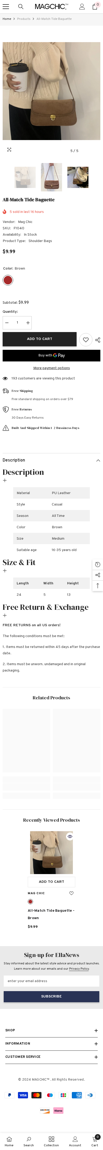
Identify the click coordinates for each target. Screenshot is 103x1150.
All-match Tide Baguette (51, 914)
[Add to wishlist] (85, 339)
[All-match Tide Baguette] (51, 852)
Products (23, 19)
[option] (51, 91)
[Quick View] (70, 836)
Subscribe (51, 996)
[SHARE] (96, 340)
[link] (26, 787)
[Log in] (82, 7)
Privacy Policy (79, 969)
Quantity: (10, 312)
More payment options (51, 368)
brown (30, 901)
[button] (85, 151)
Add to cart (39, 339)
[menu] (6, 6)
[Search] (21, 6)
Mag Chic (25, 222)
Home (7, 19)
